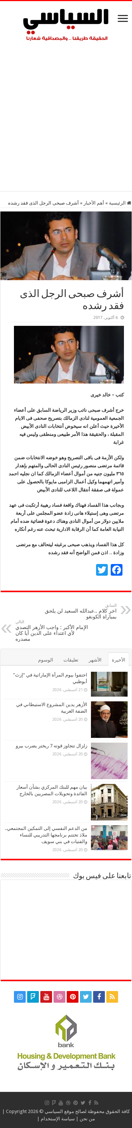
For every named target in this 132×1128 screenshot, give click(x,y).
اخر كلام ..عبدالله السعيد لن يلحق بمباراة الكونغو (81, 611)
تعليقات (70, 660)
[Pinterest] (72, 997)
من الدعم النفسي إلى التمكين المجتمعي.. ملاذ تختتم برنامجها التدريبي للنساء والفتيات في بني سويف (46, 835)
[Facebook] (99, 997)
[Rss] (112, 997)
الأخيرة (118, 660)
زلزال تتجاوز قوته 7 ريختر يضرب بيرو (51, 745)
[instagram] (20, 997)
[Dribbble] (59, 997)
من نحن (87, 1118)
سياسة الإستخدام (58, 1118)
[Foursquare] (33, 997)
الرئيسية (118, 203)
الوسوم (45, 660)
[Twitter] (86, 997)
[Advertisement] (66, 114)
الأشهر (95, 660)
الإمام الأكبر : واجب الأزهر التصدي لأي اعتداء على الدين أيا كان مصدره (51, 631)
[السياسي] (66, 25)
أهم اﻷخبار (94, 203)
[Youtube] (46, 997)
